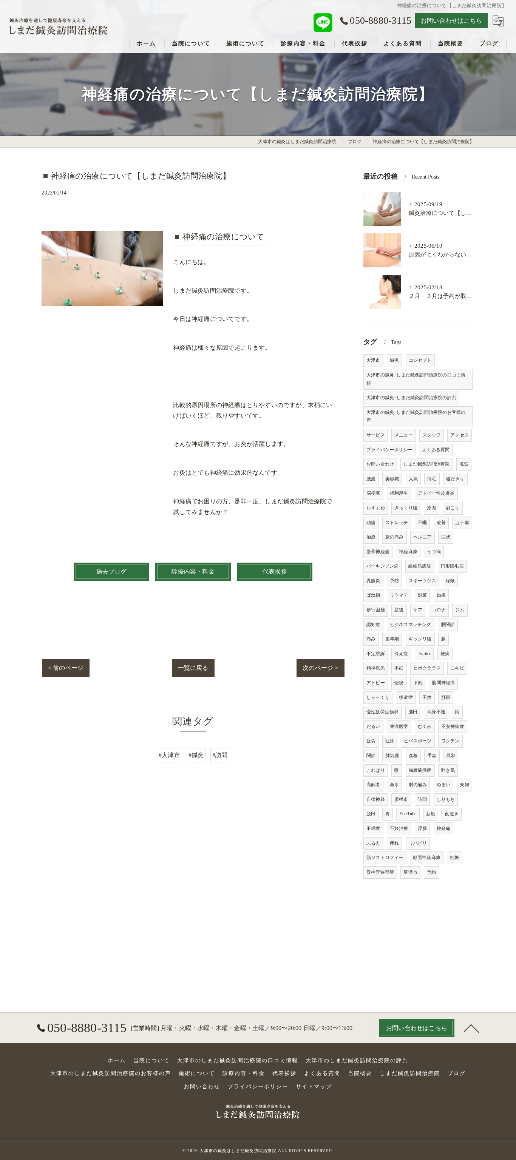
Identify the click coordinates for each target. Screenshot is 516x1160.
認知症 (373, 624)
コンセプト (420, 360)
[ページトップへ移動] (471, 1027)
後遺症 (406, 697)
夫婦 (464, 784)
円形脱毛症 (452, 566)
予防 (394, 580)
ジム (459, 609)
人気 (413, 478)
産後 (398, 609)
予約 (431, 872)
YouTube (407, 813)
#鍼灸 (196, 755)
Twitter (424, 653)
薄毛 (431, 478)
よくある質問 (436, 449)
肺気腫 (392, 755)
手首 (431, 755)
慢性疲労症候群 (382, 711)
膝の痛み (394, 537)
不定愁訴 (375, 653)
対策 (422, 595)
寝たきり (455, 478)
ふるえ (373, 843)
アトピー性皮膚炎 (436, 493)
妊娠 (454, 857)
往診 (389, 741)
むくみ (425, 726)
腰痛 (370, 478)
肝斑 (445, 697)
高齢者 (373, 784)
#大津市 (169, 755)
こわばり (375, 770)
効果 (441, 595)
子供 (426, 697)
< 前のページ (65, 668)
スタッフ (431, 435)
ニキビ (457, 668)
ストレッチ (396, 522)
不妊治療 (399, 828)
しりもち (446, 799)
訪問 (422, 799)
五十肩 (462, 522)
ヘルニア (422, 537)
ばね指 (373, 595)
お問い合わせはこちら (451, 20)
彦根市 (401, 799)
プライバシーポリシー (389, 449)
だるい (373, 726)
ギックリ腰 (420, 639)
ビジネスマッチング (410, 624)
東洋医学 (399, 726)
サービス (375, 435)
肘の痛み (418, 784)
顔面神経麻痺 (426, 857)
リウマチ (399, 595)
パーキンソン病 (382, 566)
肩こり (453, 508)
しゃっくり (377, 697)
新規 (430, 813)
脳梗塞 (373, 493)
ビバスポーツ (417, 741)
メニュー (403, 435)
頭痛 (370, 522)
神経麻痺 (408, 551)
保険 (450, 580)
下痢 (417, 682)
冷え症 (401, 653)
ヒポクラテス (427, 668)
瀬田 (412, 711)
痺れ (394, 843)
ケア (417, 609)
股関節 (448, 624)
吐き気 (448, 770)
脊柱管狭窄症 (380, 872)
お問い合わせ (380, 464)
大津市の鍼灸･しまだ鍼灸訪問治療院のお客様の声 (415, 416)
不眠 (422, 522)
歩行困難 (375, 609)
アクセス (459, 435)
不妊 (398, 668)
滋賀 (463, 464)
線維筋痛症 (419, 566)
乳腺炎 (373, 580)
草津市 (410, 872)
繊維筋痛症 (420, 770)
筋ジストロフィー (384, 857)
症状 (445, 537)
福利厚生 (399, 493)
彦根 (413, 755)
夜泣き (452, 813)
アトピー (375, 682)
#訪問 (220, 755)
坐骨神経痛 (377, 551)
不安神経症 (452, 726)
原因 (431, 508)
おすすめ (375, 508)
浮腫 (422, 828)
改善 (441, 522)
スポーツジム (422, 580)
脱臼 (370, 813)
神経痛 (444, 828)
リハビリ (418, 843)
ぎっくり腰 (405, 508)
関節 (370, 755)
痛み (370, 639)
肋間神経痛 (443, 682)
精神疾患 (375, 668)
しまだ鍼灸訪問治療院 (426, 464)
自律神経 (375, 799)
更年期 (392, 639)
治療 (370, 537)
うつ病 (434, 551)
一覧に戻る (193, 668)
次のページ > (320, 668)
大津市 (373, 360)
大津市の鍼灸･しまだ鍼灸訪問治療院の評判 (411, 397)
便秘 (398, 682)
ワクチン (450, 741)
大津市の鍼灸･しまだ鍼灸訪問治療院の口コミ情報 (415, 379)
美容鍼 (392, 478)
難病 (445, 653)
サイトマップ (314, 1086)
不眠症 (373, 828)
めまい (444, 784)
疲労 (370, 741)
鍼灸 (394, 360)
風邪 (450, 755)
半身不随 (436, 711)
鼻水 (394, 784)
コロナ (439, 609)
